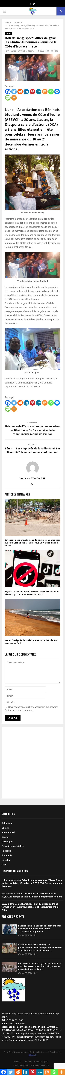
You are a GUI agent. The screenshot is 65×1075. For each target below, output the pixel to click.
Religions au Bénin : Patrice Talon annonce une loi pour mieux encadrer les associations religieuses (39, 928)
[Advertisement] (32, 762)
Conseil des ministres (13, 846)
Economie (7, 855)
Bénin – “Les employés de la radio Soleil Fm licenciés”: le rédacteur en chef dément (32, 450)
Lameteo (6, 860)
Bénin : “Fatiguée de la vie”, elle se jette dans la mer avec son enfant (31, 641)
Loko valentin (9, 880)
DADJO (5, 904)
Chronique (7, 841)
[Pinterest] (32, 91)
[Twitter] (14, 91)
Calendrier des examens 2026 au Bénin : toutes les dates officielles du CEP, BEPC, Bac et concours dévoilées (32, 883)
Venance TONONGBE (17, 51)
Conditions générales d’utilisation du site (31, 1066)
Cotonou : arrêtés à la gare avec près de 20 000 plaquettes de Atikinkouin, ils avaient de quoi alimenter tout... (40, 966)
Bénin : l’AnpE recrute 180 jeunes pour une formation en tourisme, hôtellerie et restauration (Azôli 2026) (30, 907)
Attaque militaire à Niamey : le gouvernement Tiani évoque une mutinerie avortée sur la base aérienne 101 (40, 947)
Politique (6, 851)
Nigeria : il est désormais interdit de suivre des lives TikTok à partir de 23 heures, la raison (32, 593)
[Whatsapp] (51, 91)
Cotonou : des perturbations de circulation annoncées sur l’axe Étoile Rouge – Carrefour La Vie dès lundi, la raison (32, 542)
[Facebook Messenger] (57, 91)
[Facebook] (8, 91)
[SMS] (8, 98)
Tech (4, 864)
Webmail (17, 1061)
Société (8, 33)
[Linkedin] (26, 91)
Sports (5, 837)
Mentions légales (41, 1061)
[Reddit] (20, 91)
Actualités (7, 823)
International (8, 832)
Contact (27, 1061)
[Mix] (44, 91)
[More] (14, 98)
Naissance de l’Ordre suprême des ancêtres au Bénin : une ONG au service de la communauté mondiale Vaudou (32, 430)
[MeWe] (38, 91)
